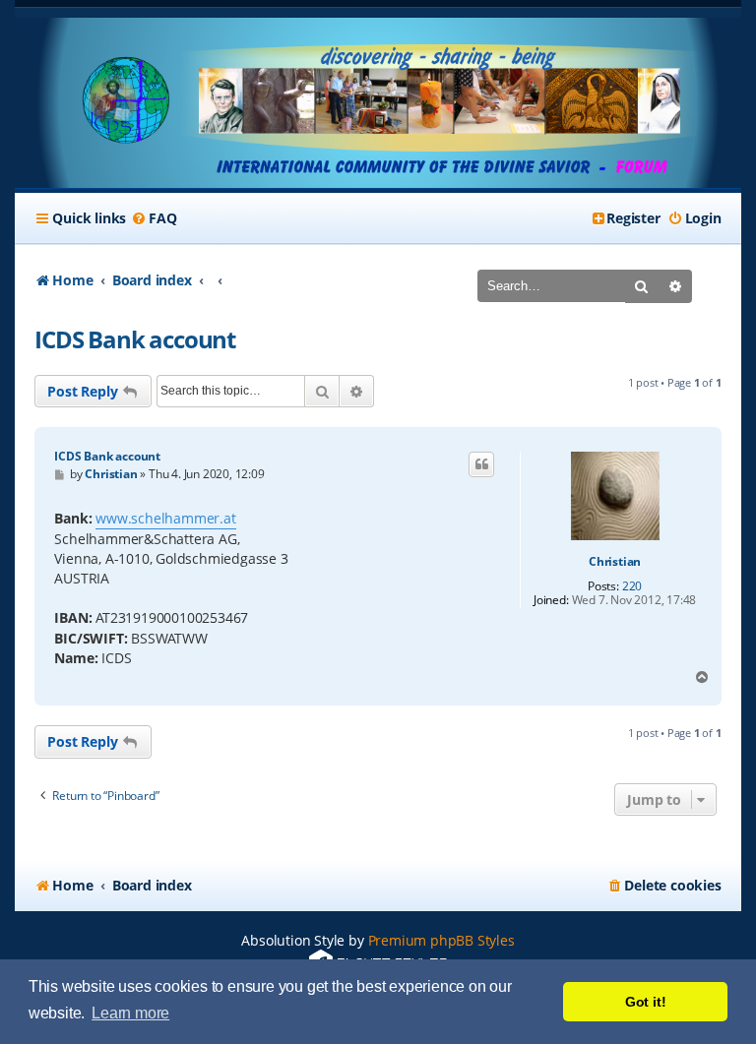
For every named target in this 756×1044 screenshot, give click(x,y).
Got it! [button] (645, 1002)
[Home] (377, 103)
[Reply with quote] (481, 464)
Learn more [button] (130, 1013)
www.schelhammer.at (165, 518)
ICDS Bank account (134, 339)
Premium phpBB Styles (441, 940)
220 (632, 586)
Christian (615, 562)
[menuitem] (153, 218)
